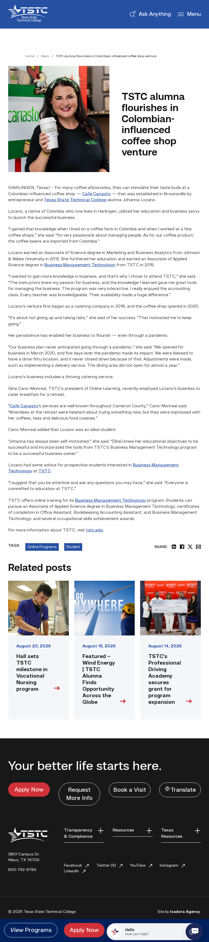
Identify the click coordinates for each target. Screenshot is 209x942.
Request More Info (79, 794)
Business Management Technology (79, 265)
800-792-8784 (22, 870)
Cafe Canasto (96, 194)
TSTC (44, 471)
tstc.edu (94, 530)
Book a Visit (129, 790)
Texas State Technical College (75, 200)
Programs (31, 930)
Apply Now (29, 790)
